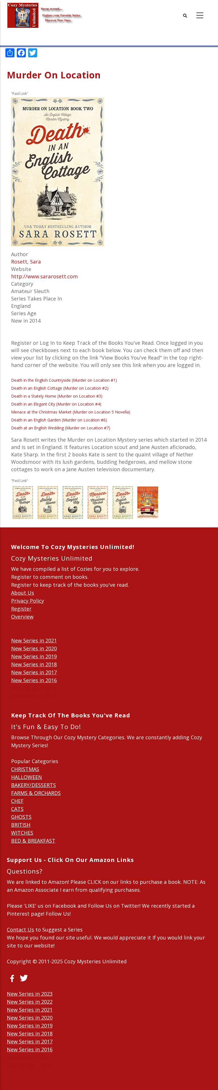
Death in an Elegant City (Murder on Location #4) (56, 404)
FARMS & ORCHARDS (36, 793)
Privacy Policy (27, 600)
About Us (22, 592)
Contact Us (20, 929)
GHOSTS (21, 816)
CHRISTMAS (25, 769)
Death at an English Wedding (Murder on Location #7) (60, 428)
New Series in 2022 (30, 1001)
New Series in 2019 (34, 656)
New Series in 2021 (34, 640)
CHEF (17, 800)
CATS (17, 808)
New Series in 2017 (34, 672)
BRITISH (20, 824)
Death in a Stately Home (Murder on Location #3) (56, 396)
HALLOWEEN (26, 777)
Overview (22, 616)
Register (21, 608)
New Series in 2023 (30, 993)
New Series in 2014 (34, 696)
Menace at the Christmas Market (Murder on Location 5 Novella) (70, 412)
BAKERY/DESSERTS (33, 785)
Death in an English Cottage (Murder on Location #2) (59, 388)
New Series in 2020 (34, 648)
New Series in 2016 (34, 680)
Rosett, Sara (26, 261)
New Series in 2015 (34, 688)
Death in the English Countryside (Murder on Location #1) (64, 380)
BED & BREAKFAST (33, 840)
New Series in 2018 (34, 664)
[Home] (45, 11)
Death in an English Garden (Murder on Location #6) (59, 420)
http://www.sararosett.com (44, 276)
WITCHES (22, 832)
